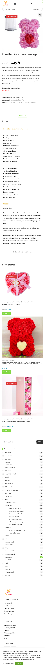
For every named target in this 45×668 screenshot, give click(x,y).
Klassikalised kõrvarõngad (16, 511)
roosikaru (21, 102)
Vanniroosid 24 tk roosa (11, 304)
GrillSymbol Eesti (10, 467)
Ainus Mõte (8, 465)
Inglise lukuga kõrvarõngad (16, 522)
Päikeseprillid (8, 496)
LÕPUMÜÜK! (15, 302)
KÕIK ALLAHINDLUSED (11, 490)
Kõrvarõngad (9, 505)
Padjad (7, 477)
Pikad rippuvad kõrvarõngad (17, 514)
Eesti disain (8, 459)
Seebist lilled (22, 302)
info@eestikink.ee (9, 606)
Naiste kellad (9, 545)
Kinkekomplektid (6, 302)
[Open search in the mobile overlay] (22, 442)
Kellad (6, 539)
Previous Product (10, 9)
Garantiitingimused (10, 625)
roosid (8, 102)
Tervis (6, 566)
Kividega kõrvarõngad (15, 508)
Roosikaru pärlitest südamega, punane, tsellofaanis (22, 363)
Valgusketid (8, 456)
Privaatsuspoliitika (9, 633)
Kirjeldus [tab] (22, 115)
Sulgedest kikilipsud (11, 551)
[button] (17, 4)
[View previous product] (3, 9)
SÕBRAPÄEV (21, 100)
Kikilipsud (7, 548)
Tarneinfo (7, 630)
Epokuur (7, 462)
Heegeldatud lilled (10, 474)
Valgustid (7, 575)
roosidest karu (14, 102)
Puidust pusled (9, 484)
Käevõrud (8, 527)
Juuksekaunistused (10, 503)
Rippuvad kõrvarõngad (15, 525)
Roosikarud (13, 100)
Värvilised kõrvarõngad (15, 519)
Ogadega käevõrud (14, 533)
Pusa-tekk (8, 471)
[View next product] (41, 9)
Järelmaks (7, 636)
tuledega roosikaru (30, 102)
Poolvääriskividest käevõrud (17, 530)
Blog (5, 638)
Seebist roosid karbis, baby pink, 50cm (16, 421)
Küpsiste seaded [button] (8, 663)
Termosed (7, 480)
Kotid (6, 563)
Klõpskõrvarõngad (14, 516)
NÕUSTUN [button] (19, 663)
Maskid (7, 569)
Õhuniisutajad (9, 572)
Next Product (36, 9)
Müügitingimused (9, 628)
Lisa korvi (6, 313)
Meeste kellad (9, 542)
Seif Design (8, 493)
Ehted (6, 500)
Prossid (7, 536)
